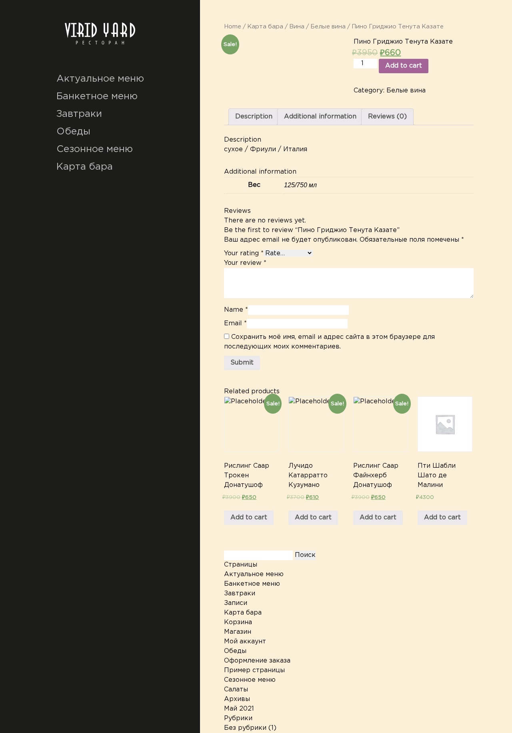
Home (232, 26)
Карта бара (84, 166)
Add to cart (403, 66)
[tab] (253, 116)
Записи (235, 603)
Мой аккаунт (245, 642)
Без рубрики (245, 728)
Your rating (244, 253)
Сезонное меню (94, 149)
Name (236, 310)
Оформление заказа (257, 661)
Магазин (237, 632)
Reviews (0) (387, 117)
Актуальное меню (100, 78)
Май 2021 (239, 709)
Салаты (236, 690)
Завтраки (79, 114)
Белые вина (328, 26)
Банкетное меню (97, 96)
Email (235, 323)
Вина (296, 26)
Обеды (73, 131)
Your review (245, 263)
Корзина (238, 622)
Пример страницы (254, 670)
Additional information (320, 117)
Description (253, 117)
